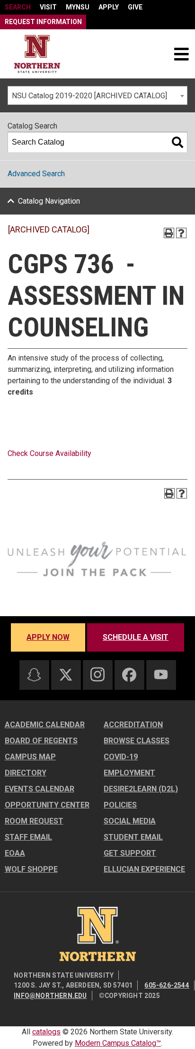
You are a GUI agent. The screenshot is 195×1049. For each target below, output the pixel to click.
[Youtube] (161, 674)
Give (135, 7)
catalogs (46, 1031)
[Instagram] (97, 674)
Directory (25, 772)
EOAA (15, 853)
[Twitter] (66, 675)
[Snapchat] (34, 675)
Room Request (34, 821)
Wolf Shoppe (31, 869)
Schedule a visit (135, 637)
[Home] (37, 54)
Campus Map (30, 756)
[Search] (177, 142)
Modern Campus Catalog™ (118, 1043)
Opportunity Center (47, 804)
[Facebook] (129, 675)
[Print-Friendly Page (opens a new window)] (169, 233)
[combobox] (97, 95)
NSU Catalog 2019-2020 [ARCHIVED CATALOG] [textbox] (89, 95)
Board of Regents (41, 740)
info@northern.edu (50, 995)
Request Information (43, 22)
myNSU (77, 7)
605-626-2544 (166, 985)
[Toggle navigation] (181, 54)
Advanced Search (36, 173)
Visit (48, 7)
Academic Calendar (45, 724)
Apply (108, 7)
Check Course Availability (49, 453)
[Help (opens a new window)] (181, 233)
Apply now (48, 637)
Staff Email (28, 837)
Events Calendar (39, 788)
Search (18, 7)
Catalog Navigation (49, 201)
